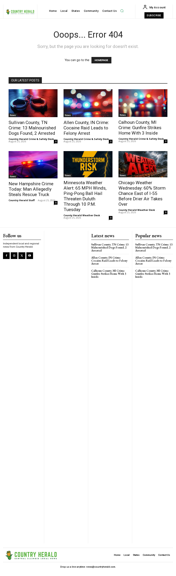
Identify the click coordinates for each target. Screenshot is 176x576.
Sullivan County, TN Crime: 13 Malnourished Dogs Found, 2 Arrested (32, 128)
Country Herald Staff (22, 200)
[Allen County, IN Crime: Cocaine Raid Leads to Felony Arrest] (88, 103)
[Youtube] (29, 255)
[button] (122, 11)
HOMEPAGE (101, 60)
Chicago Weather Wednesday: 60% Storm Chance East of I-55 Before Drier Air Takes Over (141, 193)
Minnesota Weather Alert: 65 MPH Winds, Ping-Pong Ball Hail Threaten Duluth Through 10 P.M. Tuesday (85, 196)
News (13, 115)
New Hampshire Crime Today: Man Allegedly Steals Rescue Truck (31, 189)
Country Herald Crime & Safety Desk (31, 139)
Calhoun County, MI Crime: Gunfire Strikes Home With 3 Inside (139, 128)
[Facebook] (6, 255)
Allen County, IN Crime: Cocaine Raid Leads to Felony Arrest (86, 128)
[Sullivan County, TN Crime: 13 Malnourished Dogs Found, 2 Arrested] (33, 103)
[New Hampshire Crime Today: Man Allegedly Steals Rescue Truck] (33, 164)
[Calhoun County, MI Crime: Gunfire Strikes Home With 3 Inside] (142, 103)
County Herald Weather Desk (82, 215)
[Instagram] (14, 255)
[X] (21, 255)
